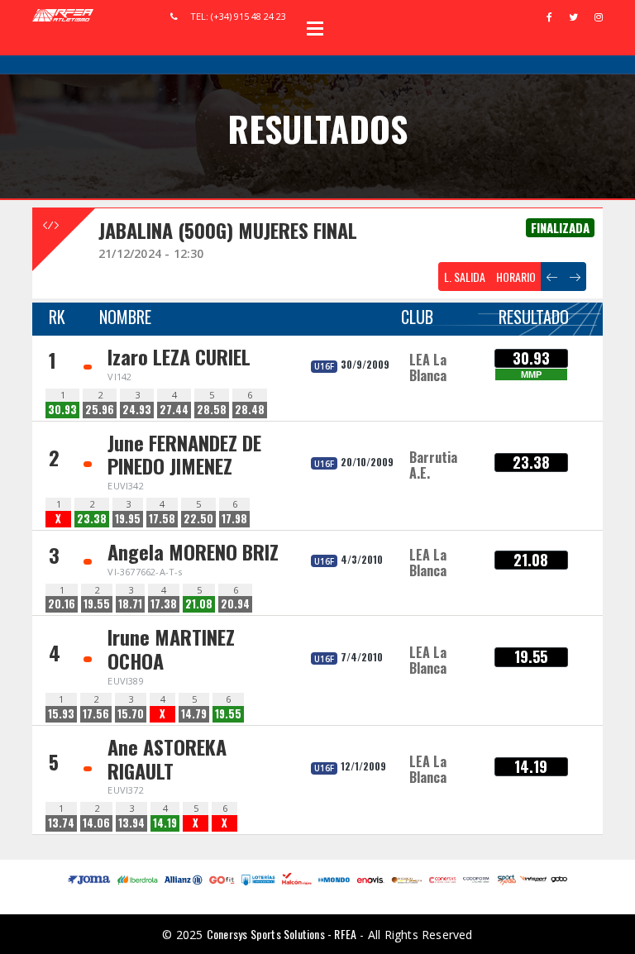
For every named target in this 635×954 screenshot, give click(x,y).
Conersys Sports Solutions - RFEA (281, 933)
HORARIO (516, 276)
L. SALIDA (464, 276)
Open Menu (315, 28)
